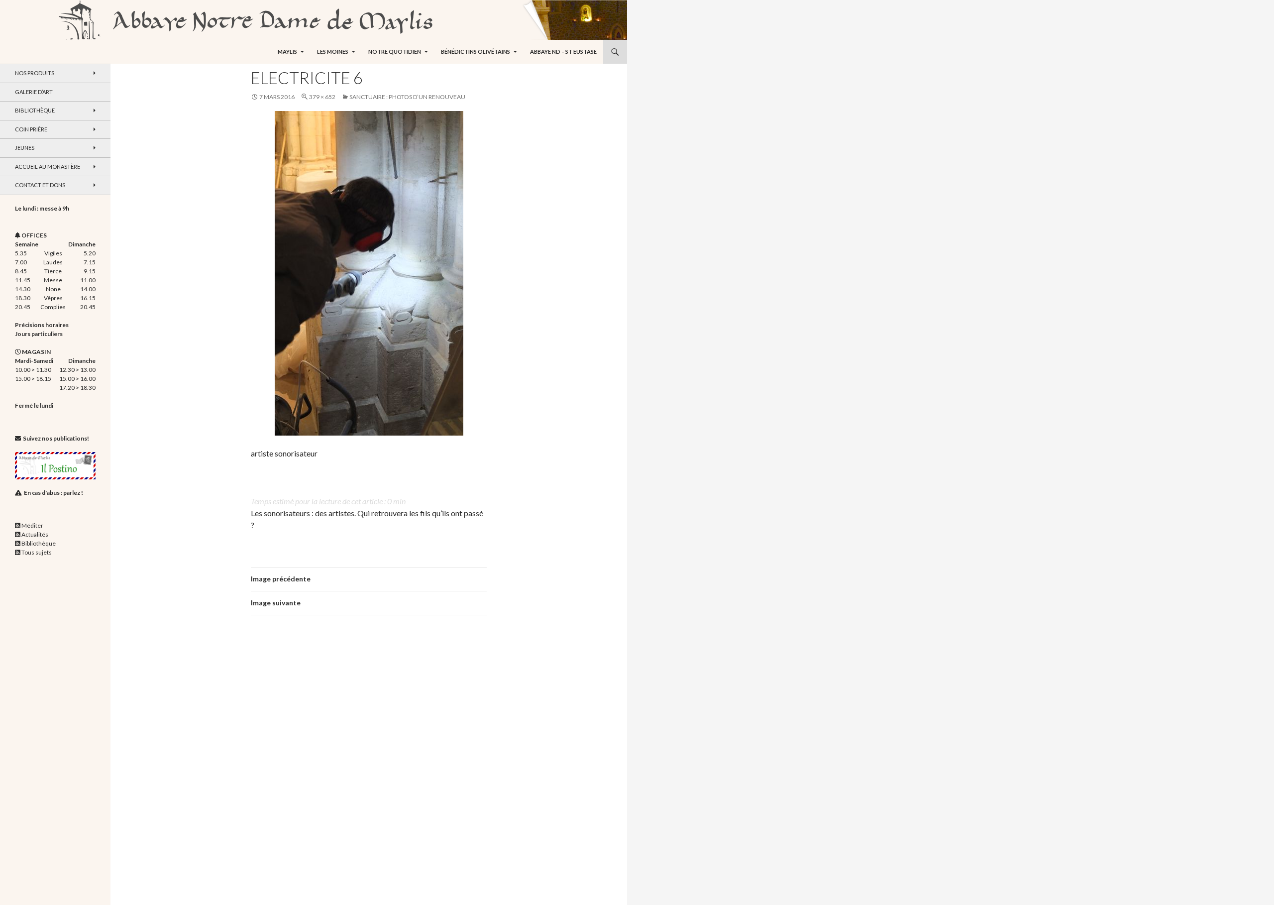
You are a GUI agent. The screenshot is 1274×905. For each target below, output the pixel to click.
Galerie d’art (34, 92)
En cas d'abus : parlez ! (53, 492)
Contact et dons (40, 185)
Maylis (287, 51)
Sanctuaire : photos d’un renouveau (407, 97)
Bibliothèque (35, 110)
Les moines (332, 51)
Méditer (32, 525)
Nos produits (34, 73)
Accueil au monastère (47, 166)
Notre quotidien (394, 51)
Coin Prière (31, 129)
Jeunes (24, 147)
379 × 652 (322, 97)
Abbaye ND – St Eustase (563, 51)
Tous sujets (36, 552)
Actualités (34, 534)
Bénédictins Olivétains (475, 51)
